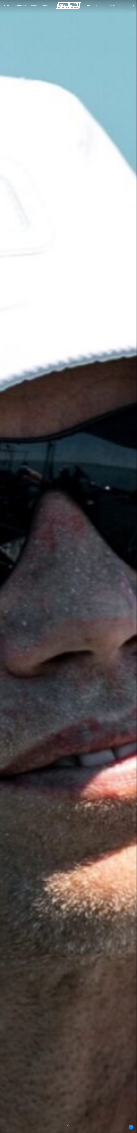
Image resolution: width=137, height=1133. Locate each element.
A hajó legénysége (68, 587)
